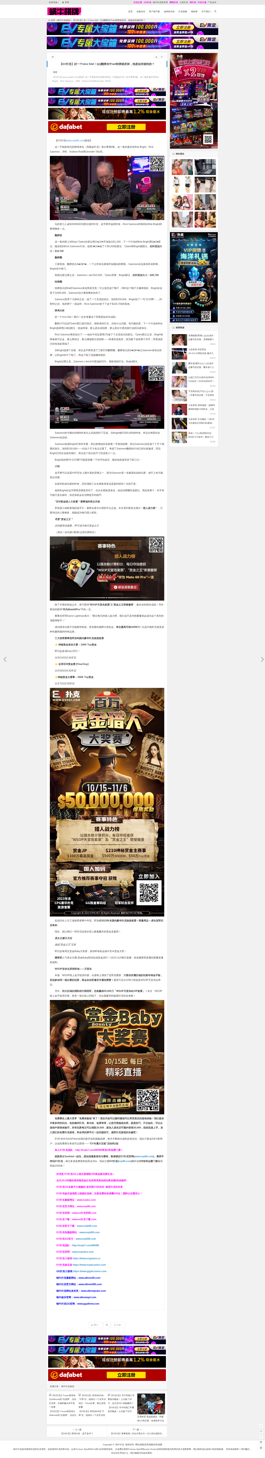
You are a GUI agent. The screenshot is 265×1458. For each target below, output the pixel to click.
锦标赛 (194, 11)
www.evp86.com (75, 140)
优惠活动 (140, 11)
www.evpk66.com (87, 1226)
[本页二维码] (261, 1447)
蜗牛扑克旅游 (63, 20)
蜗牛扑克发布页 (160, 2)
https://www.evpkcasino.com (89, 1265)
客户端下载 (154, 11)
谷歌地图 (158, 1444)
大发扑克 (184, 2)
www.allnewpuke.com (93, 1291)
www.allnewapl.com (85, 1297)
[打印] (156, 57)
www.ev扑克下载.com (84, 1219)
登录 (67, 2)
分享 (119, 1325)
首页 (130, 11)
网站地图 (139, 1444)
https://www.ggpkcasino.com (89, 1271)
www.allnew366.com (90, 1284)
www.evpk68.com (86, 1238)
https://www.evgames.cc (87, 1258)
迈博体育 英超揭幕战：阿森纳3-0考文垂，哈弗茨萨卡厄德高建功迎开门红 (150, 1420)
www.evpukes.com (83, 1252)
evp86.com (124, 1161)
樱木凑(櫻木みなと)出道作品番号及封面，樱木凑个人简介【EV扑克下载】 (201, 367)
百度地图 (148, 1444)
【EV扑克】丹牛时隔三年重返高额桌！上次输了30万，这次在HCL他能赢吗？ (121, 1411)
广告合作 (212, 2)
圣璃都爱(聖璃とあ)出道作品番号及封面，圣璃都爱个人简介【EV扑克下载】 (201, 339)
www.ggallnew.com (88, 1303)
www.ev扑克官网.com (84, 1213)
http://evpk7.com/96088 (88, 1150)
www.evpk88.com (89, 1232)
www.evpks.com (86, 1200)
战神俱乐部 (169, 11)
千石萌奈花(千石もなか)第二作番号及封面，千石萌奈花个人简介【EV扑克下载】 (201, 395)
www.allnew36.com (89, 1278)
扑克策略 (183, 11)
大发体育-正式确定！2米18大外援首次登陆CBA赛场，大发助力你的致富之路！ (201, 423)
